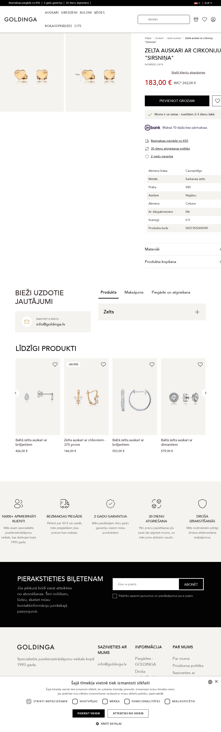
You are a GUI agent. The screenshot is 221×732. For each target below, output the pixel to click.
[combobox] (210, 682)
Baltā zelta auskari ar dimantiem (177, 442)
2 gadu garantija (53, 3)
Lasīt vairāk (156, 693)
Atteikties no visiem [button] (128, 713)
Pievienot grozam (177, 101)
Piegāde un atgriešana (171, 292)
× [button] (216, 681)
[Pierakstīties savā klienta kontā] (213, 19)
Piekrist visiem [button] (88, 713)
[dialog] (110, 704)
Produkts (109, 292)
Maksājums (134, 292)
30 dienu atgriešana (77, 3)
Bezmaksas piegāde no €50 (25, 3)
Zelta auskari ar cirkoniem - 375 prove (85, 442)
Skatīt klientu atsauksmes (188, 72)
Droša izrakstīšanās (145, 674)
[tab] (152, 311)
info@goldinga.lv (112, 664)
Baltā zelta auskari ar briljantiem (31, 442)
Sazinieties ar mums (184, 675)
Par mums (181, 658)
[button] (110, 724)
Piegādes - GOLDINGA (145, 661)
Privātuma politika (188, 665)
